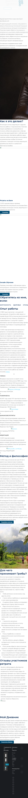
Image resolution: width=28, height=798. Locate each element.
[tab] (5, 305)
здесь (8, 372)
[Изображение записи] (21, 748)
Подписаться (7, 764)
